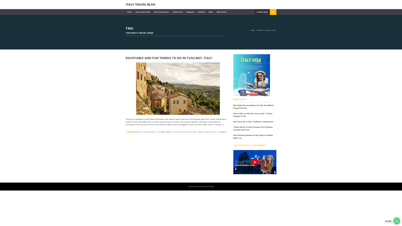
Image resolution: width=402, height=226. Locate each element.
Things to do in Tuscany (177, 132)
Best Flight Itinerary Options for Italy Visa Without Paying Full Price (253, 106)
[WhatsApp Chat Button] (397, 221)
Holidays (201, 12)
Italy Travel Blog (140, 5)
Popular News (262, 12)
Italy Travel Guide (143, 12)
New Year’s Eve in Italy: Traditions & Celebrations (253, 122)
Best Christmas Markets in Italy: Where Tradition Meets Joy (253, 136)
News (211, 12)
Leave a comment (219, 132)
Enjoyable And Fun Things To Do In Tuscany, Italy (169, 58)
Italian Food (178, 12)
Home (129, 12)
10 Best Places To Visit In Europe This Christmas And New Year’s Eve (253, 128)
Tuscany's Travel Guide (198, 132)
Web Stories (222, 12)
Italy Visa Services (161, 12)
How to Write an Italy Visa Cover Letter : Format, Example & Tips (253, 115)
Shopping (190, 12)
